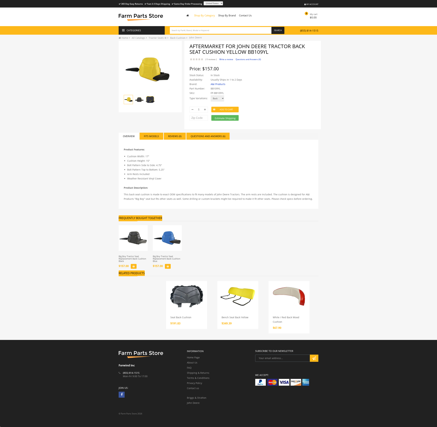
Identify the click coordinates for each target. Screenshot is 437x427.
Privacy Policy (194, 383)
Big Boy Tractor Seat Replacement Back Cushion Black (132, 259)
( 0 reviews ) (211, 59)
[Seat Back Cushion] (187, 296)
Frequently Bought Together (140, 218)
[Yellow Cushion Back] (128, 99)
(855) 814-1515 (309, 30)
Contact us (193, 388)
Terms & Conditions (198, 378)
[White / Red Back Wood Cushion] (289, 296)
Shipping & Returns (198, 372)
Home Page (193, 357)
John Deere (193, 402)
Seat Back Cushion (180, 317)
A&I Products (218, 84)
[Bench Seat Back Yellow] (238, 296)
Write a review (226, 59)
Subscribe (314, 358)
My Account (312, 4)
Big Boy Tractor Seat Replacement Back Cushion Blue (166, 259)
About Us (192, 362)
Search (278, 30)
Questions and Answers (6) (248, 59)
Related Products (132, 273)
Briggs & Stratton (196, 397)
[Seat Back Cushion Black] (133, 238)
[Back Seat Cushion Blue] (167, 238)
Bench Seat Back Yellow (235, 317)
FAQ (189, 367)
